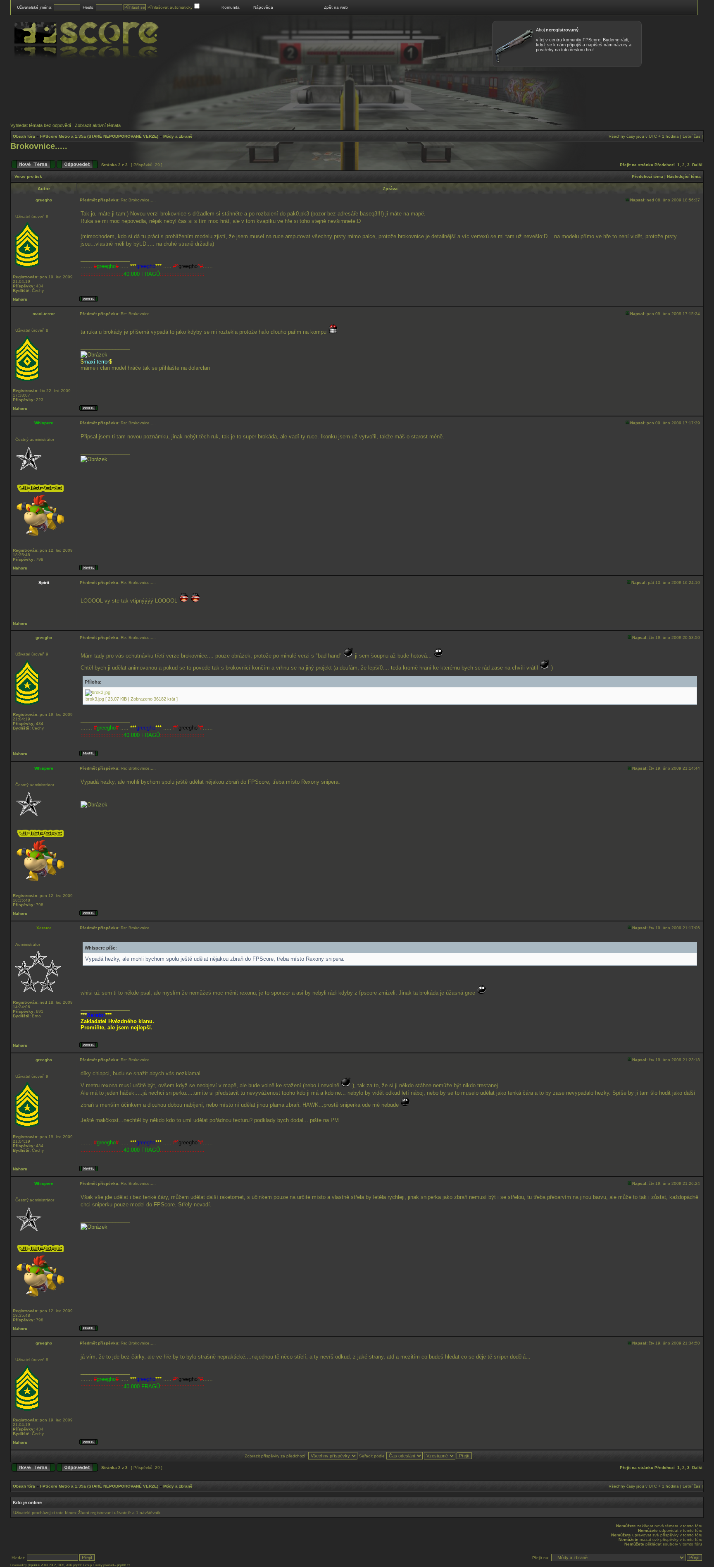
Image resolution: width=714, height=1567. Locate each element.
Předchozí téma (647, 176)
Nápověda (263, 7)
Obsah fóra (24, 136)
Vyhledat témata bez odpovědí (40, 125)
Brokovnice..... (38, 146)
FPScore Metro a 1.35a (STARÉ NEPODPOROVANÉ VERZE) (99, 136)
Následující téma (684, 176)
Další (697, 165)
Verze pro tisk (28, 176)
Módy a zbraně (178, 136)
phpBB (32, 1565)
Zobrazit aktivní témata (98, 125)
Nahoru (20, 299)
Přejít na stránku (636, 165)
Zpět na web (336, 7)
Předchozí (664, 165)
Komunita (230, 7)
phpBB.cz (123, 1565)
